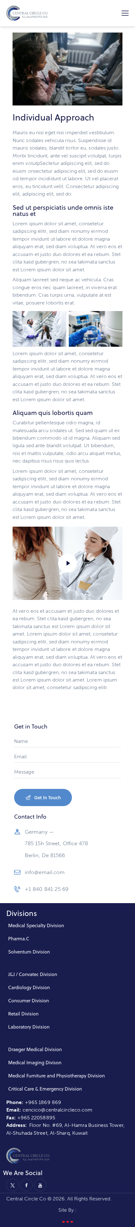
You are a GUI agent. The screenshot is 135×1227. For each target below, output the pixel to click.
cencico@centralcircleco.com (58, 1110)
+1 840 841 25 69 (47, 889)
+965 (24, 1118)
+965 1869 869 (43, 1102)
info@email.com (45, 872)
